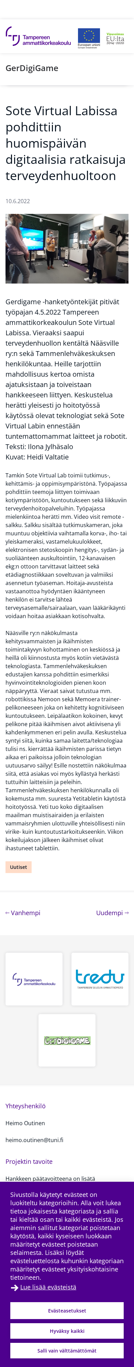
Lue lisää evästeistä (48, 1287)
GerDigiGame (31, 67)
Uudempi (112, 912)
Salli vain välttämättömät (67, 1350)
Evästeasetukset (67, 1310)
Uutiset (18, 867)
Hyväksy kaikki (67, 1331)
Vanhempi (25, 912)
